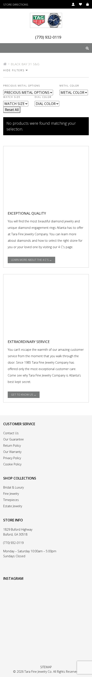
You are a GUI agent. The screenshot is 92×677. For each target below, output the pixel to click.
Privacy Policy (12, 458)
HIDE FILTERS (13, 70)
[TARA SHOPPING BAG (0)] (85, 4)
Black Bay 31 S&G (25, 64)
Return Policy (12, 445)
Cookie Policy (12, 464)
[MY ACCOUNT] (71, 4)
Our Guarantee (13, 439)
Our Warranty (12, 452)
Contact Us (11, 433)
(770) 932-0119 (48, 37)
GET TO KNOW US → (23, 394)
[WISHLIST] (78, 4)
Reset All (12, 109)
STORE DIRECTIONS (15, 4)
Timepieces (11, 500)
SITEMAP (46, 667)
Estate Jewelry (12, 506)
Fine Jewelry (11, 494)
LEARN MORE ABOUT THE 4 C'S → (31, 260)
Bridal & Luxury (13, 487)
